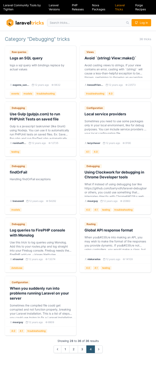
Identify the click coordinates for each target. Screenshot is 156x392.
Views (90, 52)
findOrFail (18, 172)
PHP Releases (78, 7)
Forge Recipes (140, 7)
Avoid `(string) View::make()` (110, 58)
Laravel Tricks (120, 7)
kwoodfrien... (95, 84)
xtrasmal (18, 259)
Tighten (8, 9)
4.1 (87, 151)
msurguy (92, 200)
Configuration (95, 107)
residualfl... (19, 143)
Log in (144, 22)
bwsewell (18, 200)
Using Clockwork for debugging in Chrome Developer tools (114, 174)
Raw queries (19, 52)
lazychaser (93, 143)
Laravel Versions (54, 7)
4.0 (111, 93)
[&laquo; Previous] (57, 349)
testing (15, 151)
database (16, 267)
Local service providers (105, 114)
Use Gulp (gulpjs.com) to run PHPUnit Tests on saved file (35, 116)
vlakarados (94, 259)
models (28, 93)
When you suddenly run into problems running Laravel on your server (39, 293)
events (15, 93)
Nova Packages (98, 7)
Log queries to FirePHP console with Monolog (37, 232)
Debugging (18, 107)
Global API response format (108, 230)
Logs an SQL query (26, 58)
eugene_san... (21, 84)
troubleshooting (46, 93)
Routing (91, 224)
